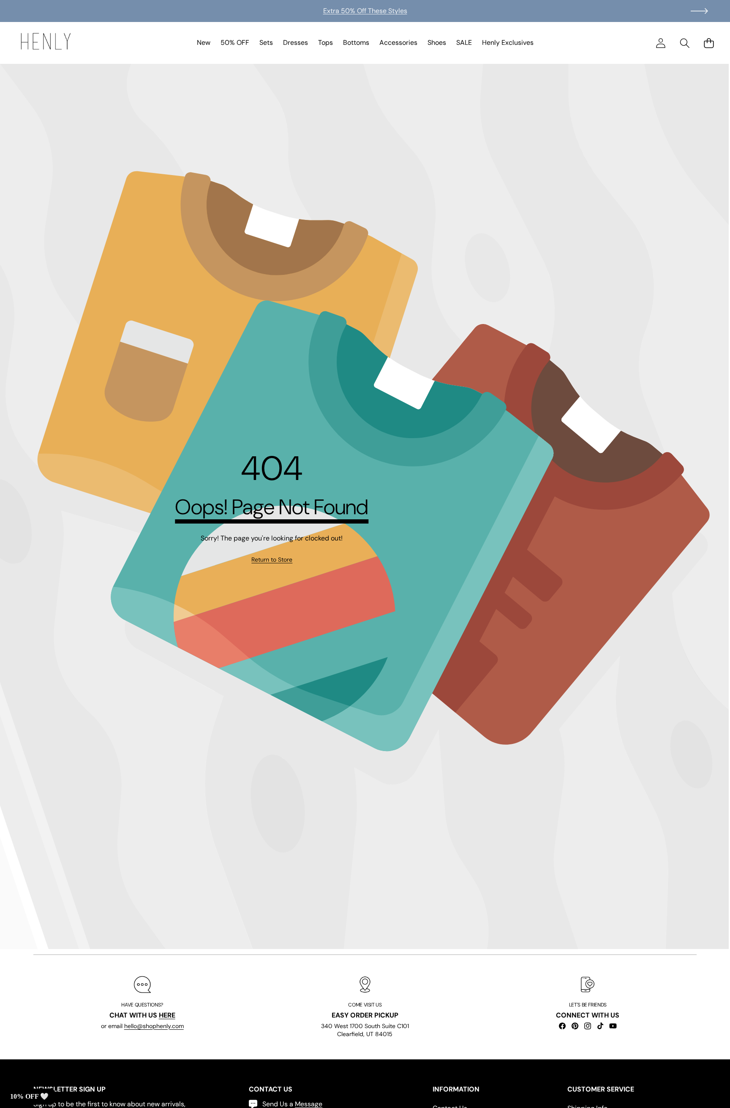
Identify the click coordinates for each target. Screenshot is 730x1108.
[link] (271, 560)
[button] (699, 11)
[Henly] (45, 42)
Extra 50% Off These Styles (365, 10)
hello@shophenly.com (154, 1025)
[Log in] (660, 42)
